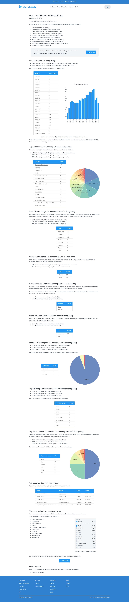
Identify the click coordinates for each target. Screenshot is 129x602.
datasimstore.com (64, 502)
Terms (67, 586)
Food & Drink (38, 192)
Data (58, 7)
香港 (59, 307)
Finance (37, 186)
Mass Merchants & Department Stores (46, 203)
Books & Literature (40, 200)
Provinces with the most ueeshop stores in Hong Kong (47, 35)
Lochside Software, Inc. (25, 597)
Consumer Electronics (41, 165)
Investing (21, 586)
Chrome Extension (70, 2)
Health (37, 173)
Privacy (68, 583)
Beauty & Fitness (39, 197)
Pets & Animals (39, 189)
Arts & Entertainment (41, 184)
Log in (107, 7)
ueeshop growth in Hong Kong (40, 27)
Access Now (91, 52)
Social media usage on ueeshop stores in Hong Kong (47, 31)
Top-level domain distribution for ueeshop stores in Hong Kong (50, 43)
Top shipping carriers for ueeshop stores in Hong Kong (47, 41)
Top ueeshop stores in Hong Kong (41, 45)
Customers (53, 589)
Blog (51, 592)
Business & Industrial (41, 176)
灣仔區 (60, 336)
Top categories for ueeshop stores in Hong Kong (46, 29)
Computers (38, 170)
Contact (77, 7)
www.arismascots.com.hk (66, 505)
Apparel (37, 167)
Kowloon (60, 309)
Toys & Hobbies (39, 178)
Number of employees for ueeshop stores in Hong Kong (48, 39)
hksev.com (62, 499)
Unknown (61, 334)
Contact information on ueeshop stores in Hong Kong (47, 33)
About (52, 583)
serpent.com (62, 494)
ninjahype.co (62, 496)
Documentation (39, 586)
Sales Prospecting (24, 583)
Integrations (64, 7)
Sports (37, 194)
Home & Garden (39, 181)
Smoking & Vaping (40, 205)
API (20, 592)
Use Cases (53, 7)
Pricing (71, 7)
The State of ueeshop (38, 572)
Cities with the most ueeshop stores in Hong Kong (46, 37)
